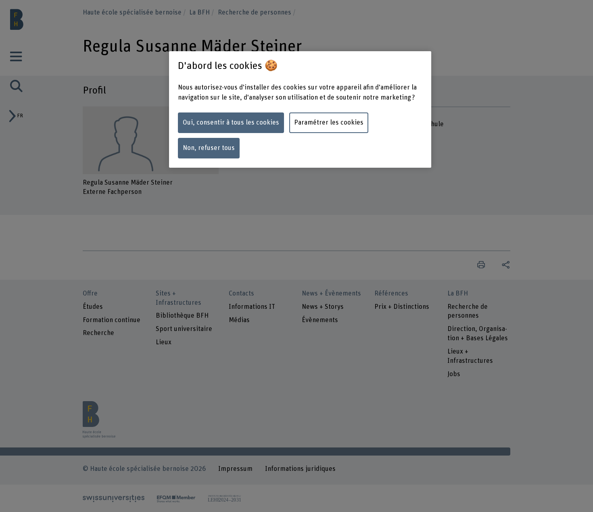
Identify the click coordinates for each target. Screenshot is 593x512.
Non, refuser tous (209, 148)
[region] (300, 109)
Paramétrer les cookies (328, 122)
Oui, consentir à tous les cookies (231, 122)
